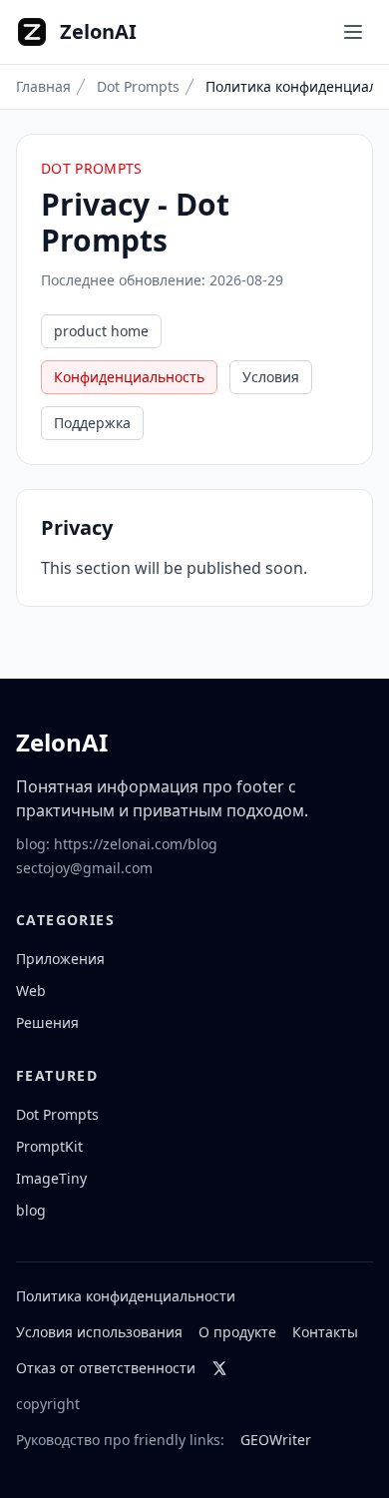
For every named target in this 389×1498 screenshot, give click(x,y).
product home (101, 330)
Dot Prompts (138, 86)
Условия (270, 376)
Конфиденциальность (129, 376)
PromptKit (49, 1146)
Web (31, 990)
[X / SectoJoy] (219, 1368)
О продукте (237, 1331)
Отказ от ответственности (105, 1367)
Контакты (325, 1331)
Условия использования (99, 1331)
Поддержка (92, 422)
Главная (43, 86)
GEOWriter (275, 1439)
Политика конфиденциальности (125, 1295)
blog (31, 1210)
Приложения (60, 958)
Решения (47, 1022)
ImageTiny (51, 1178)
